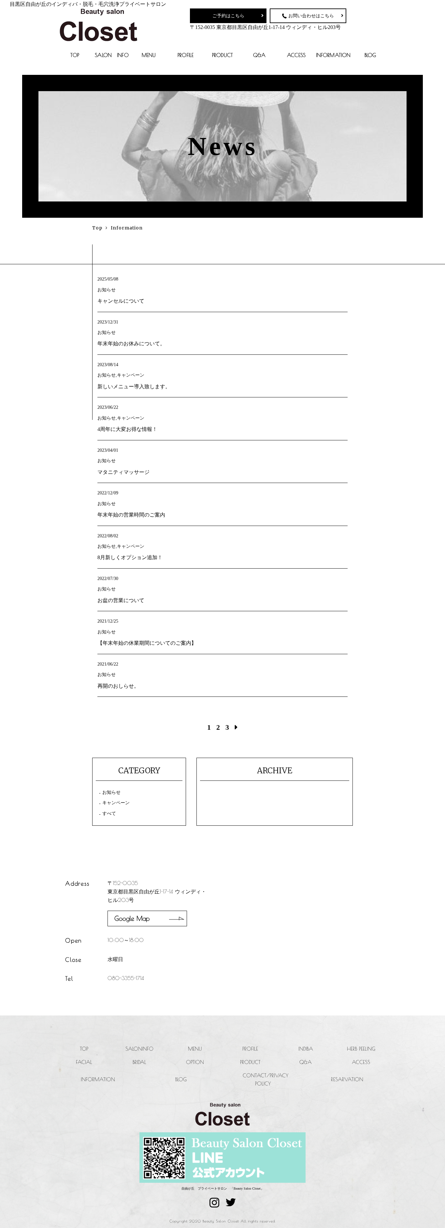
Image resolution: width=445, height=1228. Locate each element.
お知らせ (111, 792)
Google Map (132, 918)
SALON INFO (112, 55)
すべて (109, 813)
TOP (74, 55)
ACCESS (296, 55)
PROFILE (186, 55)
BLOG (370, 55)
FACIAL (84, 1062)
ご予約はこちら (228, 15)
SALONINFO (139, 1049)
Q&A (259, 55)
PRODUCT (222, 55)
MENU (149, 55)
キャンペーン (116, 802)
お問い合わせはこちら (311, 15)
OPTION (195, 1062)
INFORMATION (333, 55)
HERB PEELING (361, 1049)
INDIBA (305, 1049)
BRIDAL (139, 1062)
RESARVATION (347, 1079)
